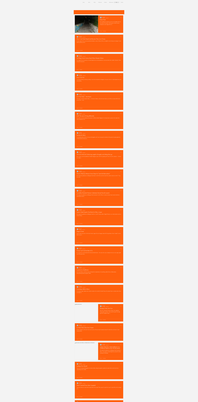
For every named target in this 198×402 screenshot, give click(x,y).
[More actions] (121, 17)
